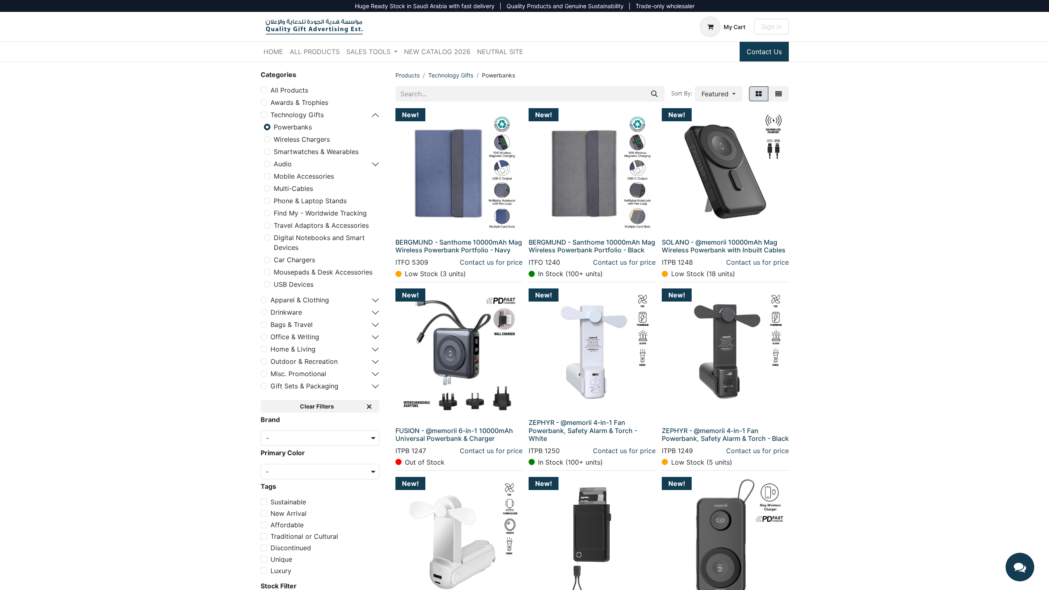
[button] (718, 94)
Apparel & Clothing (299, 300)
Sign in (771, 27)
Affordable (287, 525)
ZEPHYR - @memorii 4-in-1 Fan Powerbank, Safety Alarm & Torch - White (583, 430)
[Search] (654, 94)
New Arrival (288, 513)
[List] (778, 94)
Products (407, 75)
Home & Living (293, 349)
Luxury (280, 571)
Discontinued (290, 548)
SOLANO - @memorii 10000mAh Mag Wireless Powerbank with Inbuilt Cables (724, 246)
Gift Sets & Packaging (304, 386)
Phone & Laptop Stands (310, 201)
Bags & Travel (291, 324)
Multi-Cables (293, 188)
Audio (283, 164)
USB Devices (293, 284)
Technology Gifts (297, 115)
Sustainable (288, 502)
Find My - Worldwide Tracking (320, 213)
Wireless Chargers (302, 139)
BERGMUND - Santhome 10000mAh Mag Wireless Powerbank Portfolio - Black (592, 246)
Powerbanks (293, 127)
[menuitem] (273, 51)
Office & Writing (294, 337)
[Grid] (759, 94)
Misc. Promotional (298, 374)
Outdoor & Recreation (304, 361)
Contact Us (764, 52)
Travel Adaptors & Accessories (321, 225)
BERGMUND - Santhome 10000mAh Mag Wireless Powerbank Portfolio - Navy (458, 246)
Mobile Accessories (304, 176)
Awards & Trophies (299, 102)
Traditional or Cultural (304, 536)
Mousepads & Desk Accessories (323, 272)
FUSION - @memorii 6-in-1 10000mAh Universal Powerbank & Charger (454, 434)
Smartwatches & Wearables (316, 152)
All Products (289, 90)
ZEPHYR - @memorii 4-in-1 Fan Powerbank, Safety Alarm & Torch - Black (725, 434)
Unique (281, 559)
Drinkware (286, 312)
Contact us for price (491, 262)
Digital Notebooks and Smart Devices (319, 243)
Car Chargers (294, 260)
